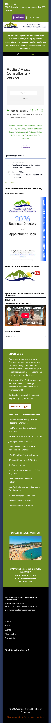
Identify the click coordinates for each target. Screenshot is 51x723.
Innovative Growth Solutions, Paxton (25, 436)
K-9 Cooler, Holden (17, 465)
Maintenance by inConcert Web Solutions (25, 717)
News (7, 625)
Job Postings (30, 132)
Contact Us (33, 17)
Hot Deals (21, 129)
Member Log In (19, 406)
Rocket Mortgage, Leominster (22, 495)
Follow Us (11, 4)
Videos (8, 621)
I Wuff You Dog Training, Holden (23, 455)
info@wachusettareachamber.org (22, 7)
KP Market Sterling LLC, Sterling (23, 460)
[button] (8, 111)
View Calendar (10, 182)
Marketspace (19, 132)
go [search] (27, 99)
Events (8, 630)
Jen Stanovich (22, 395)
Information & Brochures (23, 135)
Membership (10, 634)
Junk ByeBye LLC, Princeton (21, 441)
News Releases (29, 126)
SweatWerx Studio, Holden (21, 505)
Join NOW (18, 17)
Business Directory (16, 126)
